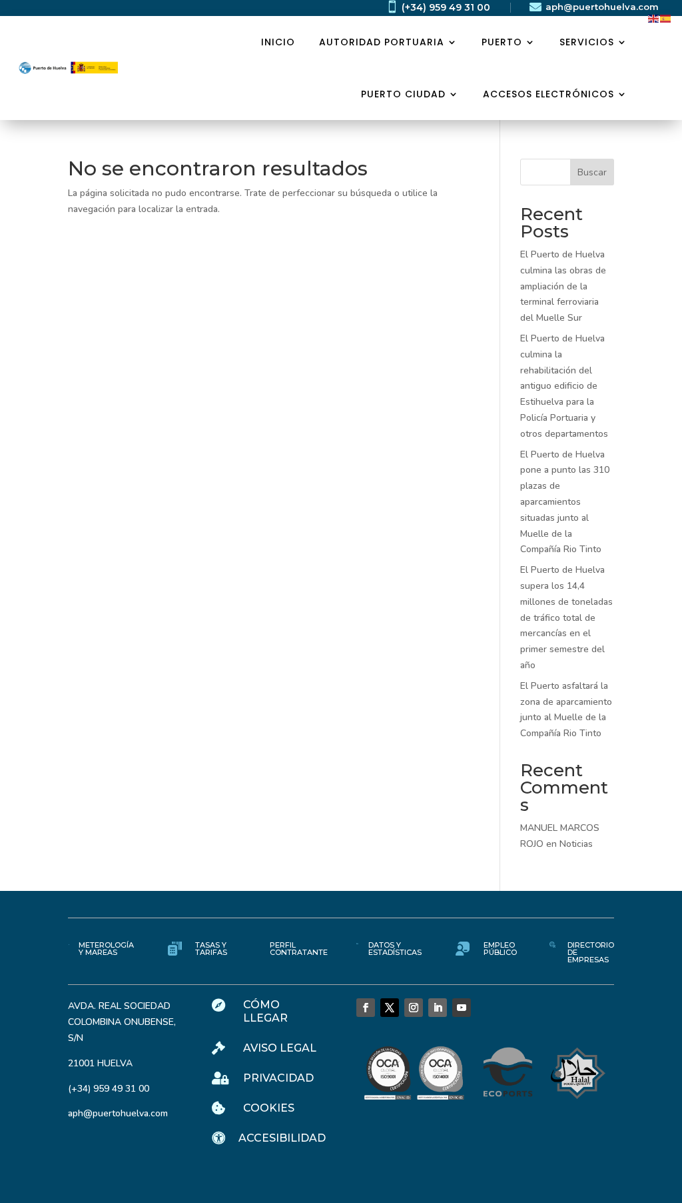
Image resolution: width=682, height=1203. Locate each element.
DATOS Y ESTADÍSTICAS (395, 948)
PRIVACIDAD (278, 1078)
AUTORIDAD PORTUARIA (381, 42)
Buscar (592, 172)
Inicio (278, 42)
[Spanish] (666, 17)
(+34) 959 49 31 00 (446, 7)
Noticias (576, 844)
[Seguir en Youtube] (461, 1007)
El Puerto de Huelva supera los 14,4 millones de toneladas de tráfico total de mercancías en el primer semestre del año (566, 617)
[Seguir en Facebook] (365, 1007)
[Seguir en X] (389, 1007)
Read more (116, 249)
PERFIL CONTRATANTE (299, 948)
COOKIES (268, 1108)
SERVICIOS (586, 42)
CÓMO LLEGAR (265, 1011)
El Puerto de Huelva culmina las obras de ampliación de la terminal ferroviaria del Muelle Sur (563, 286)
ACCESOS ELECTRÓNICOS (548, 94)
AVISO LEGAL (279, 1048)
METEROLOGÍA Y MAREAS (106, 948)
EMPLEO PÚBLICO (500, 948)
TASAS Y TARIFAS (211, 948)
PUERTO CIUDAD (403, 94)
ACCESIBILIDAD (282, 1138)
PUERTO (502, 42)
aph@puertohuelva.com (602, 6)
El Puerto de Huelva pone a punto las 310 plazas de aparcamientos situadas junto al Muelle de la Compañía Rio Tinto (564, 502)
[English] (654, 17)
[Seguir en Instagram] (413, 1007)
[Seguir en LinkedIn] (437, 1007)
